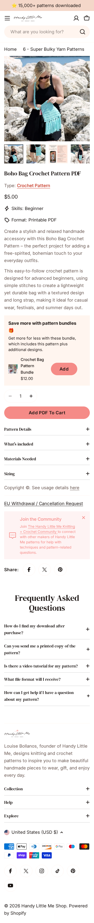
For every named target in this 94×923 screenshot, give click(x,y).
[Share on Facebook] (29, 569)
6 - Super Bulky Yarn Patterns (53, 49)
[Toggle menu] (7, 18)
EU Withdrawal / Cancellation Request (43, 503)
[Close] (84, 518)
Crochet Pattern (33, 185)
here (74, 487)
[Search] (82, 32)
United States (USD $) (34, 832)
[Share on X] (44, 569)
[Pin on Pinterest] (60, 569)
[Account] (76, 18)
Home (10, 49)
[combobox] (47, 32)
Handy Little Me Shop (43, 905)
